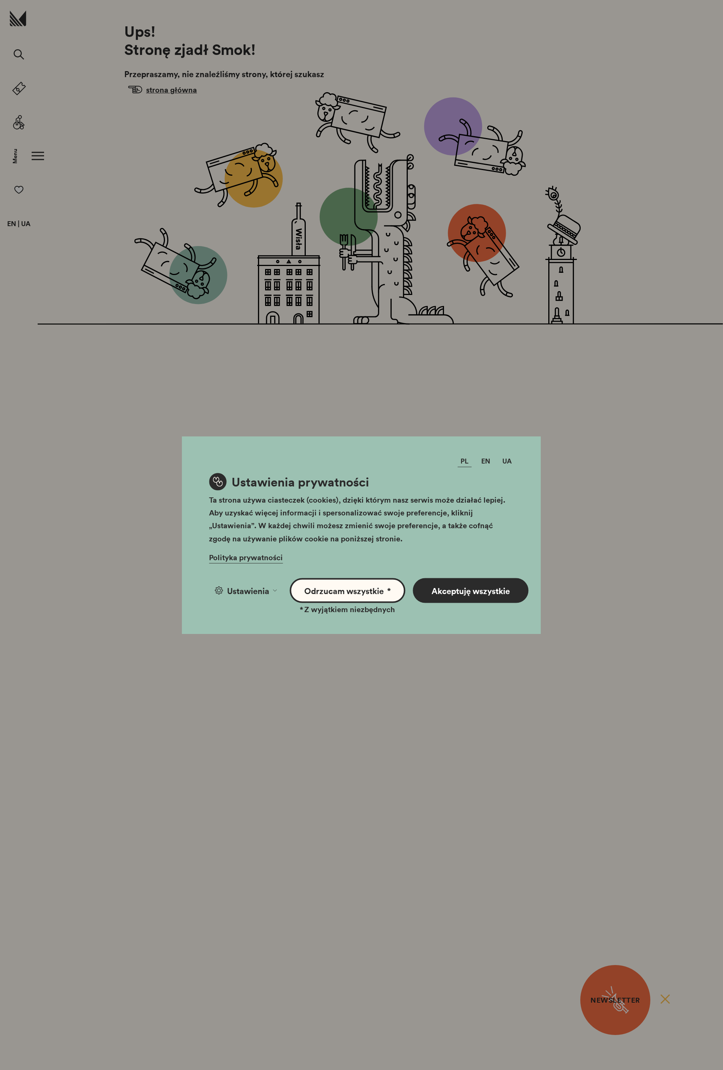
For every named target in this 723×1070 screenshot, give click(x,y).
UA (26, 223)
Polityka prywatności (246, 557)
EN (11, 223)
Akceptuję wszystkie (471, 590)
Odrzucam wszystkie (347, 590)
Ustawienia (248, 590)
